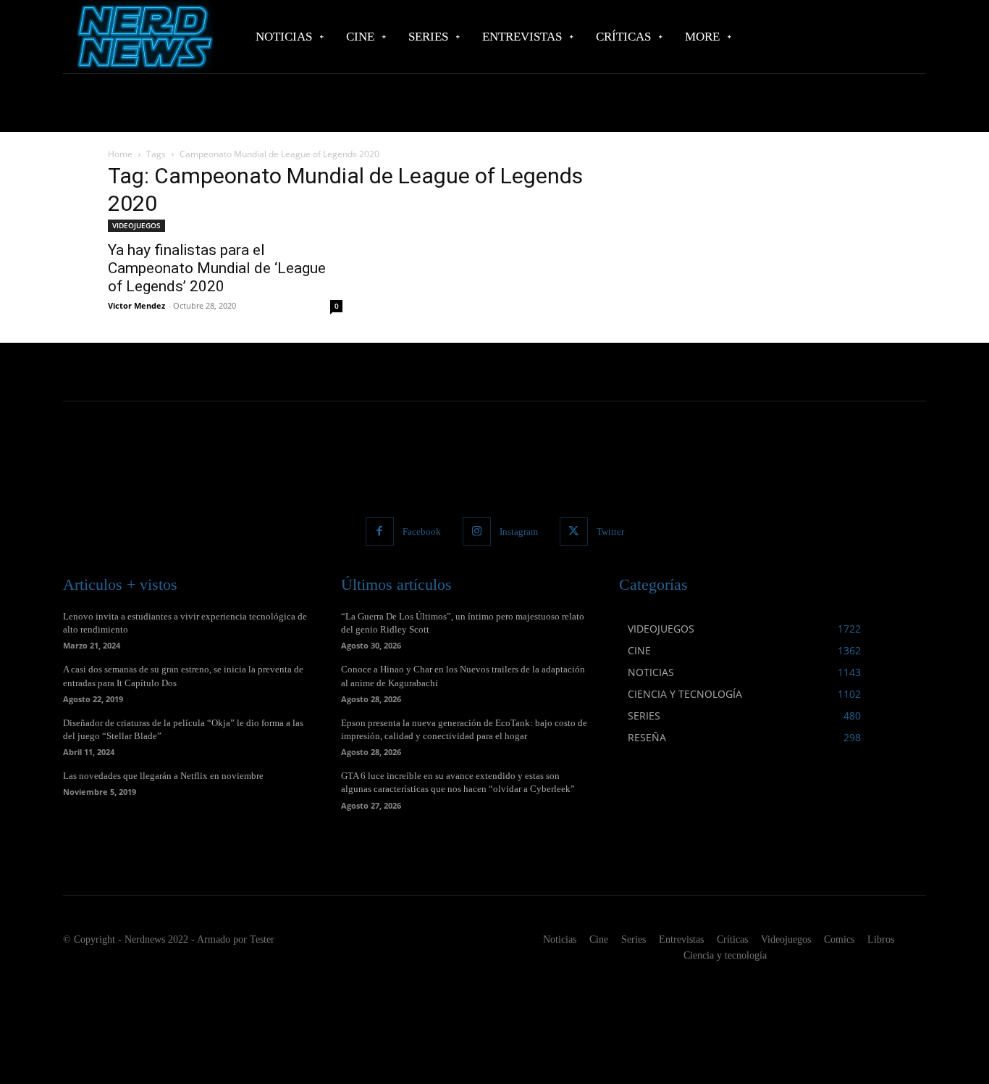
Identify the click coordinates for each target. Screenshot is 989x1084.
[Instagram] (477, 531)
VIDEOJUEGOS (136, 225)
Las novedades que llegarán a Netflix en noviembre (163, 775)
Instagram (519, 531)
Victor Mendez (136, 305)
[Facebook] (380, 531)
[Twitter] (574, 531)
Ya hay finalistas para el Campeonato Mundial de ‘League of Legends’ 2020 (217, 268)
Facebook (422, 531)
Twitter (610, 531)
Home (120, 154)
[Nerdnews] (143, 36)
